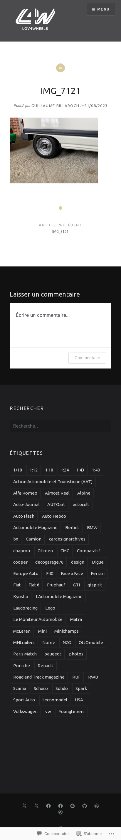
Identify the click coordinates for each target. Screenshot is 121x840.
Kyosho (20, 596)
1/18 (17, 469)
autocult (81, 504)
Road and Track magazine (39, 676)
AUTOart (56, 504)
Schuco (41, 688)
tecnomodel (55, 699)
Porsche (21, 665)
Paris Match (25, 653)
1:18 (49, 469)
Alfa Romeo (25, 492)
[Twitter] (24, 805)
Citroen (45, 550)
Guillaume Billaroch (55, 106)
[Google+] (72, 805)
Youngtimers (72, 711)
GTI (76, 584)
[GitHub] (85, 805)
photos (76, 653)
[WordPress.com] (97, 805)
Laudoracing (25, 607)
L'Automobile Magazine (59, 596)
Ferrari (98, 573)
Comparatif (88, 550)
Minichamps (66, 631)
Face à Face (72, 573)
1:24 (65, 469)
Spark (81, 688)
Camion (33, 538)
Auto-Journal (26, 504)
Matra (76, 619)
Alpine (83, 492)
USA (79, 699)
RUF (76, 676)
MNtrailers (24, 642)
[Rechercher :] (60, 426)
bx (15, 538)
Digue (98, 562)
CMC (64, 550)
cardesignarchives (67, 538)
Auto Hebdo (54, 516)
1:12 (34, 469)
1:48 (96, 469)
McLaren (22, 631)
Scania (19, 688)
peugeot (52, 653)
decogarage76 (49, 562)
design (77, 562)
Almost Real (57, 492)
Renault (45, 665)
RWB (93, 676)
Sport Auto (24, 699)
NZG (67, 642)
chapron (21, 550)
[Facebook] (48, 805)
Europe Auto (25, 573)
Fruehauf (56, 584)
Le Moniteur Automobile (38, 619)
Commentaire (87, 357)
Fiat (17, 584)
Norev (48, 642)
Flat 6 (33, 584)
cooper (20, 562)
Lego (50, 607)
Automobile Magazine (35, 527)
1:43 (80, 469)
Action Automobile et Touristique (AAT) (53, 481)
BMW (92, 527)
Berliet (72, 527)
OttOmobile (91, 642)
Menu (103, 9)
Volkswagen (25, 711)
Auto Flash (23, 516)
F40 (49, 573)
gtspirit (95, 584)
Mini (42, 631)
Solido (62, 688)
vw (48, 711)
